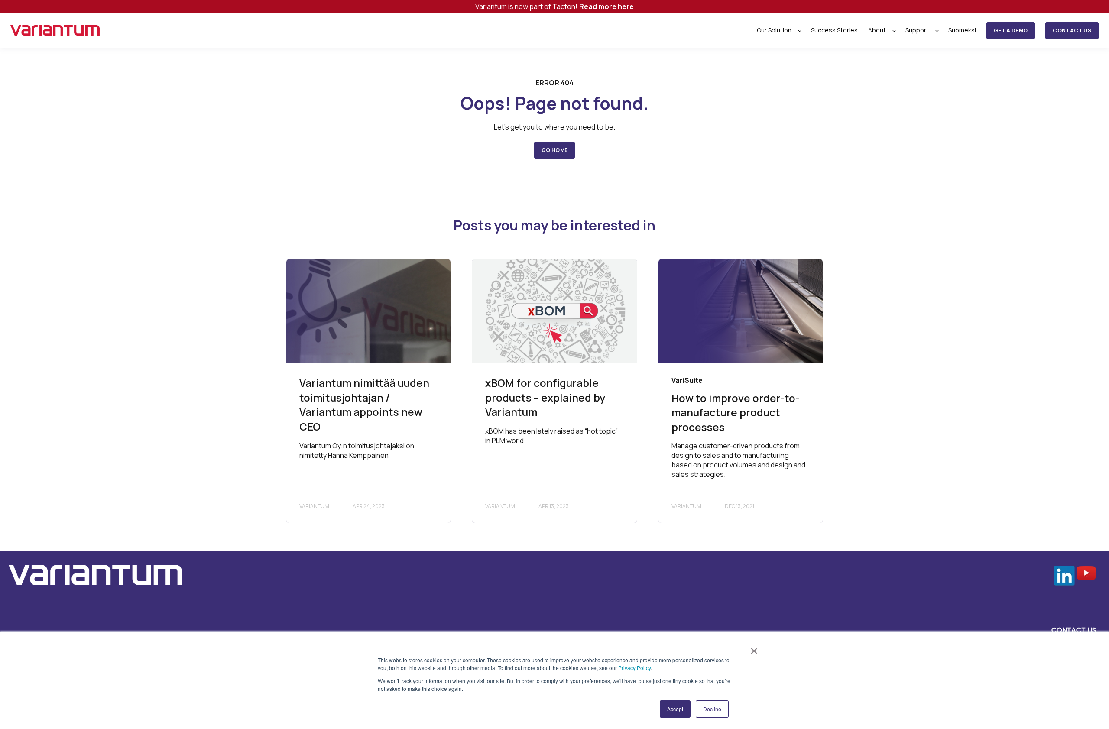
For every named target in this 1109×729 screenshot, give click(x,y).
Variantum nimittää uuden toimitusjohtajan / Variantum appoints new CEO (364, 405)
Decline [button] (712, 709)
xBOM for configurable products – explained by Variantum (545, 397)
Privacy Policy (634, 667)
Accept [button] (675, 709)
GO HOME (555, 150)
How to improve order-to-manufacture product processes (735, 412)
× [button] (754, 648)
